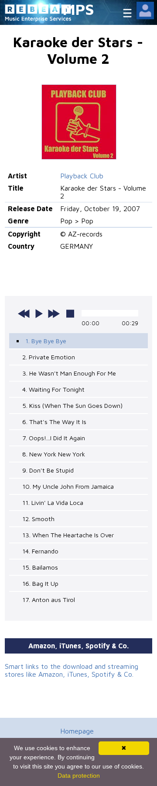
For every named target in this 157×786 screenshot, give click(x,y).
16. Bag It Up (40, 583)
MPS (78, 9)
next (54, 313)
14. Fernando (40, 551)
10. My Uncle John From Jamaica (68, 486)
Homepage (77, 731)
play (39, 313)
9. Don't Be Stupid (48, 470)
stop (70, 313)
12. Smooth (38, 518)
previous (24, 313)
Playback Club (81, 176)
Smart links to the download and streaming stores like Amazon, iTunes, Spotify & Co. (71, 670)
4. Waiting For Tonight (53, 389)
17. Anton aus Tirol (48, 599)
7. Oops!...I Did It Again (53, 438)
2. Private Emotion (48, 357)
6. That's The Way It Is (54, 421)
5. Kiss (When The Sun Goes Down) (72, 405)
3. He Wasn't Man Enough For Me (69, 373)
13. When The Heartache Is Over (68, 535)
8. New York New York (53, 454)
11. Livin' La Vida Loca (52, 502)
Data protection (79, 775)
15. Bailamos (40, 567)
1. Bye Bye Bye (45, 340)
